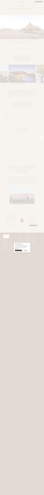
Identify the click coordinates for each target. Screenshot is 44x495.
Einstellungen (25, 250)
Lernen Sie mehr (17, 248)
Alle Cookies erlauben (18, 250)
